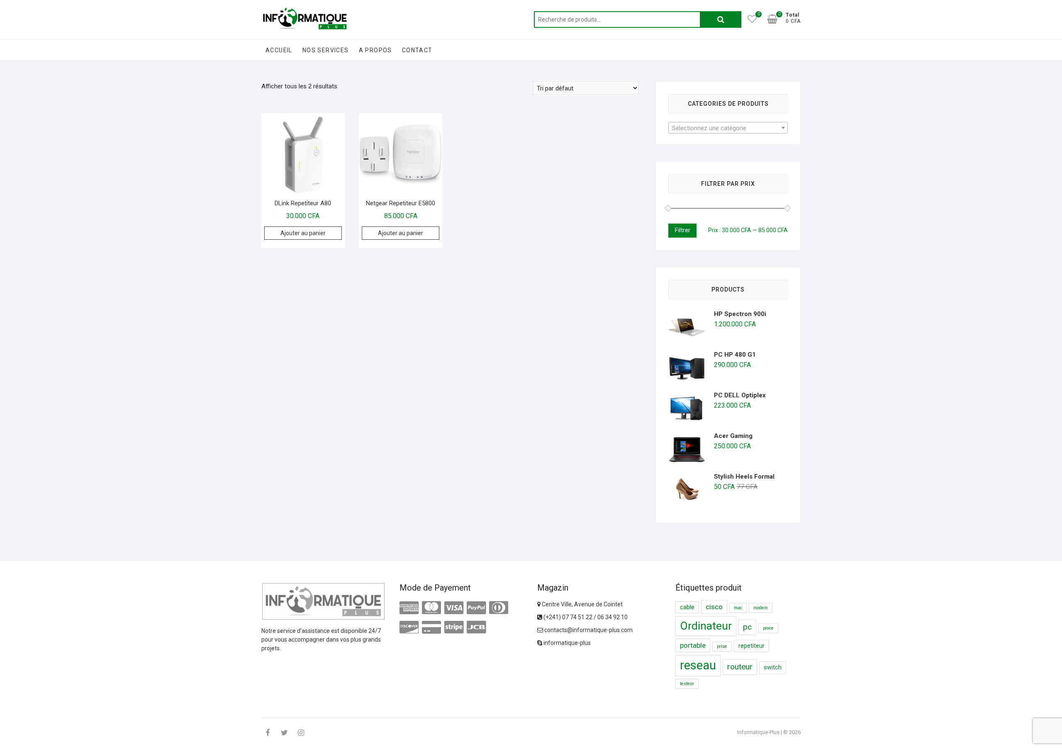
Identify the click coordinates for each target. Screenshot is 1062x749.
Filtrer (682, 230)
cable (687, 607)
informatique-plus (566, 643)
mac (738, 607)
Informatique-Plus (758, 732)
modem (760, 607)
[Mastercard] (431, 608)
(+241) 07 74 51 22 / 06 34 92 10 (585, 617)
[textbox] (728, 128)
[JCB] (476, 627)
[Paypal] (476, 608)
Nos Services (325, 50)
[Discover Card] (409, 627)
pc (747, 627)
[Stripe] (453, 627)
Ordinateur (706, 626)
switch (773, 667)
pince (768, 628)
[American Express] (409, 608)
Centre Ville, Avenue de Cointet (582, 604)
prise (722, 646)
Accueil (279, 50)
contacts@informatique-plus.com (588, 630)
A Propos (375, 50)
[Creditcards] (431, 627)
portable (693, 645)
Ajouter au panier (303, 233)
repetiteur (751, 645)
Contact (417, 50)
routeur (740, 666)
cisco (714, 607)
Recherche (720, 19)
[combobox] (728, 128)
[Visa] (453, 608)
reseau (698, 665)
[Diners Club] (498, 608)
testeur (687, 683)
